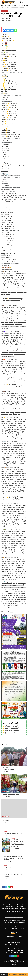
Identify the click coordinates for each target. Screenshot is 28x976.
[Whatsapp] (15, 30)
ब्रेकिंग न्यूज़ (3, 5)
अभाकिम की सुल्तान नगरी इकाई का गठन (11, 794)
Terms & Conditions (10, 952)
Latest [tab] (2, 827)
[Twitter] (8, 30)
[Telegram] (12, 30)
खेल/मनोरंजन (20, 5)
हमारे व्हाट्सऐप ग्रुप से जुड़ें (11, 726)
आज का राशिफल (6, 820)
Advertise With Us (9, 950)
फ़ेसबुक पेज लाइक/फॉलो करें (12, 728)
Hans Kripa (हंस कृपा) (15, 960)
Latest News (16, 948)
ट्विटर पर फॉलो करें (10, 732)
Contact (17, 950)
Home (9, 948)
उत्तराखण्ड (9, 5)
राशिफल (5, 865)
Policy (22, 950)
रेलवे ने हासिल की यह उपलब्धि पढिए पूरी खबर (13, 833)
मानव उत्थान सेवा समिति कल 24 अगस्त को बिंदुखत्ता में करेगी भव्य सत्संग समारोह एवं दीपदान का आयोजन (13, 858)
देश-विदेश (14, 5)
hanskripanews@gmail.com (15, 911)
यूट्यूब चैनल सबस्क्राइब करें (12, 730)
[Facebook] (4, 30)
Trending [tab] (7, 827)
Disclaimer (20, 952)
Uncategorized (5, 10)
